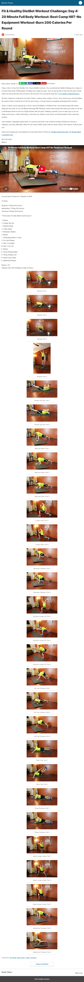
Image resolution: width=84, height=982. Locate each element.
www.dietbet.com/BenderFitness (68, 94)
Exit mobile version (42, 979)
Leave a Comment (42, 964)
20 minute (13, 958)
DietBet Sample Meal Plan (59, 132)
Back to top (78, 973)
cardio (28, 958)
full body (33, 958)
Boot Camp (21, 958)
